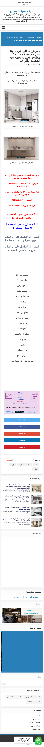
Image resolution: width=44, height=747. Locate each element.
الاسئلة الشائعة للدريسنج (33, 697)
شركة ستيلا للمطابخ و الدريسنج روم (27, 597)
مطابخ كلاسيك (21, 2)
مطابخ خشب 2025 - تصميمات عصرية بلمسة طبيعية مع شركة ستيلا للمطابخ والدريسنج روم (22, 635)
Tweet (21, 420)
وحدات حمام (36, 729)
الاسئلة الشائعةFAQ (34, 702)
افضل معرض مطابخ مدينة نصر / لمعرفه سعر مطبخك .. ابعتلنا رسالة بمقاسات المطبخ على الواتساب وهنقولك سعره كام (18, 486)
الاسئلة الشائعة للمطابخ (14, 697)
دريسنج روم (36, 719)
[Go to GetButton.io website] (38, 745)
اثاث (38, 715)
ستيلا (37, 460)
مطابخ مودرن (27, 2)
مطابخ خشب (25, 4)
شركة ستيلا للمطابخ (22, 11)
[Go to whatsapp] (39, 739)
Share (21, 426)
